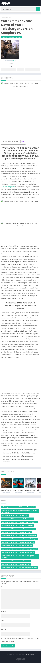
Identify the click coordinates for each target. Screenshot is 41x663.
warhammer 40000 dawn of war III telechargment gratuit (18, 556)
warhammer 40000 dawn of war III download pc (17, 519)
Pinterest (20, 69)
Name (3, 611)
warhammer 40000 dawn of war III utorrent (16, 564)
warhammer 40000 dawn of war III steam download (19, 535)
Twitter (12, 69)
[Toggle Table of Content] (21, 141)
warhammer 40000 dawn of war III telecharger (17, 546)
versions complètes (8, 187)
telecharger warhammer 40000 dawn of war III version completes (19, 511)
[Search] (38, 9)
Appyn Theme (29, 654)
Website (3, 629)
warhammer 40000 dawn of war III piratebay (16, 532)
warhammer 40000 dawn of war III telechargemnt (18, 542)
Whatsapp (36, 69)
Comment (4, 587)
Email (3, 620)
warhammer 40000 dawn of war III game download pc (19, 522)
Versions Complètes (15, 37)
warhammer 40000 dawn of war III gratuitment (17, 525)
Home (3, 18)
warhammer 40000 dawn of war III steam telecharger (19, 539)
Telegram (28, 69)
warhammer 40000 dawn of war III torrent (16, 561)
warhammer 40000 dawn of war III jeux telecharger (18, 529)
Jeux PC (8, 18)
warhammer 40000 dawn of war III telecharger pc (18, 552)
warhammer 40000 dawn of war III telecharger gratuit (19, 549)
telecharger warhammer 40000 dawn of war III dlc (18, 507)
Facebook (5, 69)
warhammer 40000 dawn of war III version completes (19, 568)
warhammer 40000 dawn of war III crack (15, 515)
